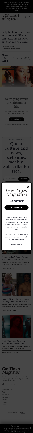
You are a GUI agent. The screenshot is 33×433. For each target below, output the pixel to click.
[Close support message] (28, 187)
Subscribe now (16, 207)
